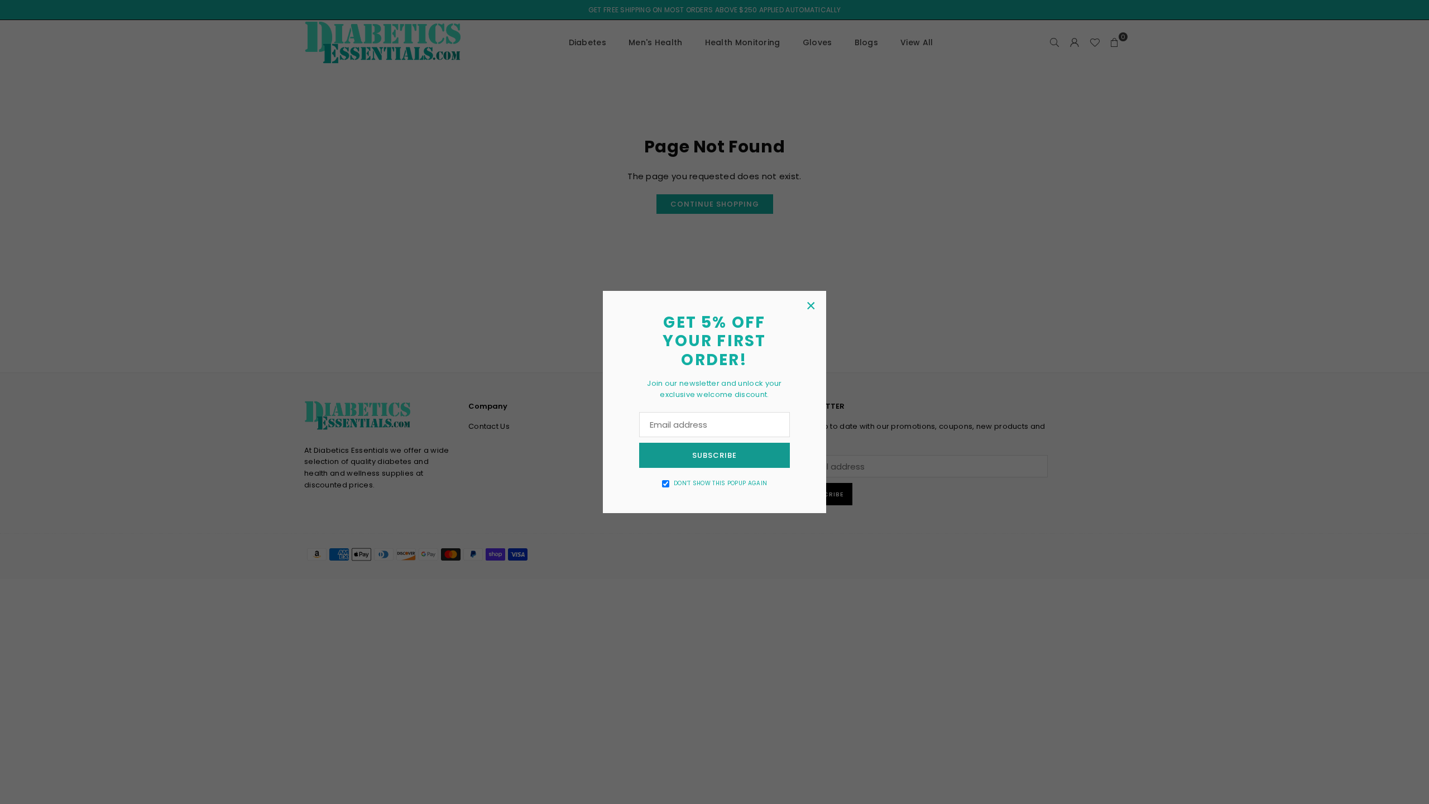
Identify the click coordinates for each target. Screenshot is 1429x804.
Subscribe (714, 455)
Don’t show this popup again (720, 483)
